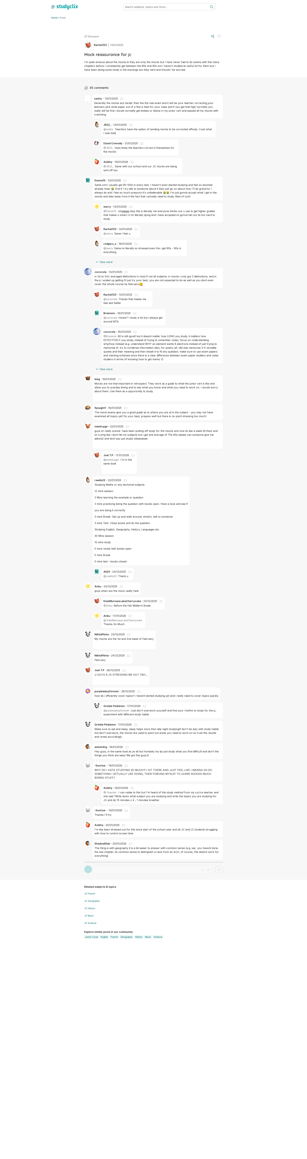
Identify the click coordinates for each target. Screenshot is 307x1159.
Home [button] (54, 17)
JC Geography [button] (92, 901)
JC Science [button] (90, 923)
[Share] (212, 36)
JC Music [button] (89, 915)
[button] (219, 36)
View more (106, 262)
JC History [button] (89, 908)
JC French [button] (89, 893)
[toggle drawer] (53, 6)
